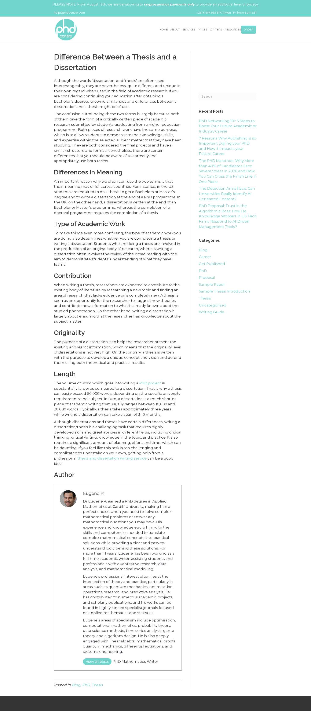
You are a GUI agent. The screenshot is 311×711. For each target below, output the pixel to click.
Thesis (97, 685)
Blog (76, 685)
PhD (86, 685)
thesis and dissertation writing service (112, 458)
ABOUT (175, 29)
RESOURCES (232, 29)
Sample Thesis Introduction (224, 291)
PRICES (202, 29)
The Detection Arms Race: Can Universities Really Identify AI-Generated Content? (227, 193)
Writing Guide (211, 312)
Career (205, 257)
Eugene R (93, 493)
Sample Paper (212, 284)
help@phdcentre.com (69, 12)
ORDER (248, 29)
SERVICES (188, 29)
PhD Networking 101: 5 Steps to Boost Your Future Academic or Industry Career (228, 126)
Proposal (207, 277)
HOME (164, 29)
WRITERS (216, 29)
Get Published (212, 264)
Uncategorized (212, 305)
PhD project (150, 383)
